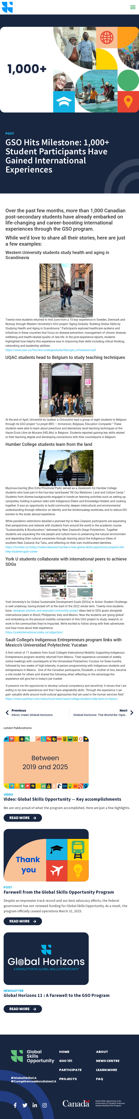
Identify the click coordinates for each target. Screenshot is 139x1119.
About (102, 1051)
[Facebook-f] (15, 1105)
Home (64, 1051)
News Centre (107, 1060)
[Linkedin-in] (34, 1105)
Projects (68, 1079)
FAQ (99, 1079)
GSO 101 (65, 1060)
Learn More (106, 1070)
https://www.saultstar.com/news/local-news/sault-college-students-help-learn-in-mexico (61, 699)
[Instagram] (44, 1105)
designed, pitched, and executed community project (45, 610)
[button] (133, 7)
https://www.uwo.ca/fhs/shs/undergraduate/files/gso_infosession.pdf (50, 350)
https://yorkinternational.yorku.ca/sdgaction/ (34, 632)
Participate (70, 1070)
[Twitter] (25, 1105)
